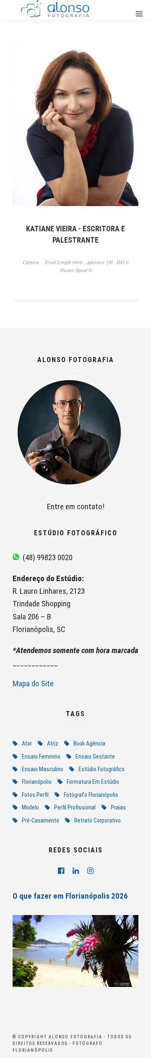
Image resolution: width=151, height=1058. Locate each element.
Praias (118, 807)
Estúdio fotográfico (101, 769)
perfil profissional (75, 807)
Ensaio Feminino (41, 756)
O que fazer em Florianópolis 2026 (70, 896)
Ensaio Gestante (95, 756)
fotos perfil (35, 794)
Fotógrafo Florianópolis (91, 794)
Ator (27, 743)
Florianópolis (37, 781)
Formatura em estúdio (93, 781)
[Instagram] (90, 871)
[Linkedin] (76, 871)
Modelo (30, 807)
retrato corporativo (97, 820)
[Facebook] (61, 871)
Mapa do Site (33, 683)
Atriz (52, 743)
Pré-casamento (40, 820)
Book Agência (89, 743)
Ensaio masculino (42, 769)
